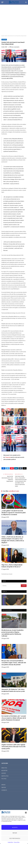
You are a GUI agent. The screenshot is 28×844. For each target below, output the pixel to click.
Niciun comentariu (14, 47)
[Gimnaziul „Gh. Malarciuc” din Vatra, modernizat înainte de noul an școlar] (14, 680)
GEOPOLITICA (4, 776)
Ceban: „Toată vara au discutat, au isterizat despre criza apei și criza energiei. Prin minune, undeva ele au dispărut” (12, 540)
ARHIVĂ (3, 784)
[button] (26, 812)
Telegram (7, 457)
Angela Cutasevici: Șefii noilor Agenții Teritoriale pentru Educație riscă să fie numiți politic (13, 747)
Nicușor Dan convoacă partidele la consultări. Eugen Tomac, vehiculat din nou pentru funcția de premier (14, 663)
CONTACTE (4, 790)
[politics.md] (14, 2)
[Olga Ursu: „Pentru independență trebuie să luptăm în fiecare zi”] (14, 555)
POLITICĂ (4, 614)
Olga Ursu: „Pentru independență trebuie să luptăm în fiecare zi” (11, 566)
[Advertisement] (14, 20)
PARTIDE (3, 787)
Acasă (2, 35)
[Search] (26, 2)
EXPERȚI (3, 773)
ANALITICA (4, 767)
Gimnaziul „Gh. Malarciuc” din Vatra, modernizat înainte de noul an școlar (13, 690)
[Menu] (2, 2)
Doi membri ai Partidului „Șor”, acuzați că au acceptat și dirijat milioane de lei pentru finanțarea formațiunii (14, 718)
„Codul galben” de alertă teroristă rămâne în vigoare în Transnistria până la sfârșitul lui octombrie (13, 513)
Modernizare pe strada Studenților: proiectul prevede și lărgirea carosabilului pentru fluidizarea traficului (13, 633)
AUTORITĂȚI (4, 39)
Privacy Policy (17, 842)
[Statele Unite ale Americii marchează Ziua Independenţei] (14, 55)
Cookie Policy (10, 842)
